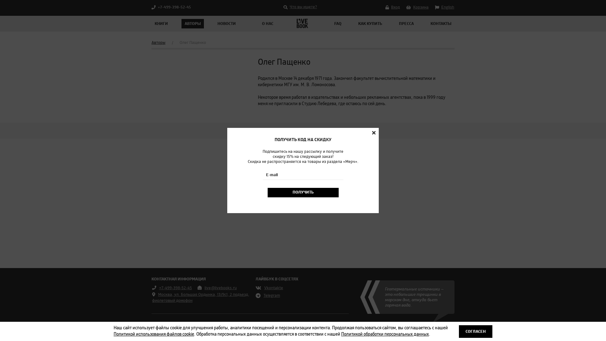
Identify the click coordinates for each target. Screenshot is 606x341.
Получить (303, 192)
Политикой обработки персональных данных (385, 334)
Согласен (476, 331)
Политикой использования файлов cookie (154, 334)
